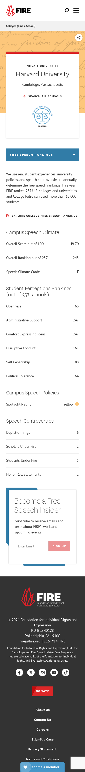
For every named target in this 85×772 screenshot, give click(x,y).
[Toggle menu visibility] (76, 10)
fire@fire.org (30, 641)
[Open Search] (66, 10)
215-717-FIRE (55, 641)
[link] (19, 10)
